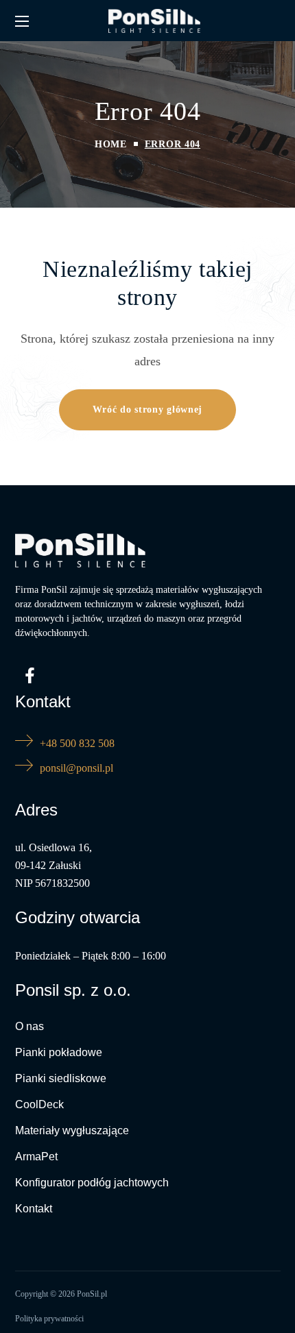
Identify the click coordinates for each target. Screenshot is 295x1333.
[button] (147, 409)
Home (111, 144)
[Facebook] (30, 675)
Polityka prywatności (49, 1318)
